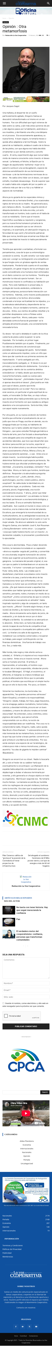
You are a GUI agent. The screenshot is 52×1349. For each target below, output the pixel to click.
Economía (27, 1145)
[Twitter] (29, 1326)
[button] (4, 3)
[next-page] (27, 946)
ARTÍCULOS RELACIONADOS (18, 898)
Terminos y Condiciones (13, 1245)
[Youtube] (36, 1326)
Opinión (11, 18)
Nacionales (26, 1152)
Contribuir (23, 1336)
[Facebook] (15, 1326)
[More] (35, 40)
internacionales (26, 1148)
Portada (26, 1160)
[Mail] (22, 1326)
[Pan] (9, 922)
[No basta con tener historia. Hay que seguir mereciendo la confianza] (9, 910)
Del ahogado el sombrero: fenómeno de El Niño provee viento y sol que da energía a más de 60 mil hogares (38, 860)
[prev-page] (23, 946)
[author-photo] (26, 882)
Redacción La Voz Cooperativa (15, 35)
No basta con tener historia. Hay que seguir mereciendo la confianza (32, 910)
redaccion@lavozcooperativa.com (26, 1310)
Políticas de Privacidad (12, 1249)
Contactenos (33, 1336)
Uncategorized (27, 1163)
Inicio (4, 18)
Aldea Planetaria (27, 1141)
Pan (18, 919)
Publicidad (7, 1253)
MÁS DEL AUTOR (12, 901)
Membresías (8, 1256)
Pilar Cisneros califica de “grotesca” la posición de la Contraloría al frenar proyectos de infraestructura (14, 860)
